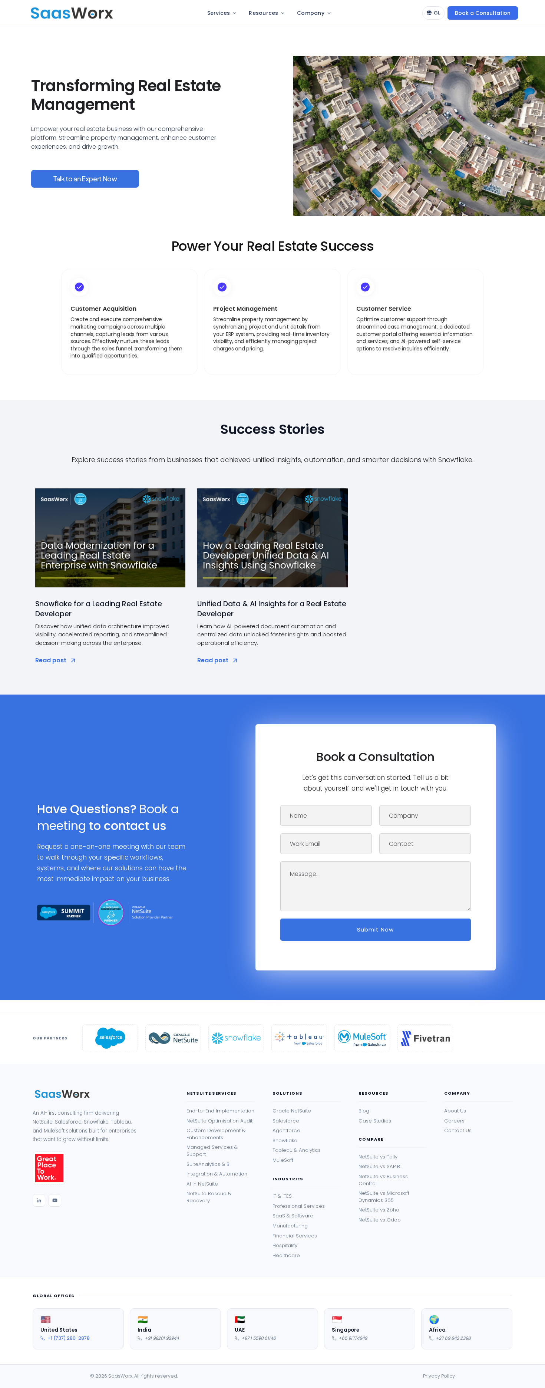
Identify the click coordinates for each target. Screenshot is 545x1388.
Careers (454, 1121)
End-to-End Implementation (220, 1111)
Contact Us (458, 1130)
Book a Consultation (483, 13)
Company (310, 13)
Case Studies (375, 1121)
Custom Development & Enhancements (215, 1134)
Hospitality (284, 1245)
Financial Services (294, 1236)
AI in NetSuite (202, 1184)
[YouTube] (55, 1200)
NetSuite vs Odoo (380, 1220)
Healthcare (286, 1255)
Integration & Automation (216, 1174)
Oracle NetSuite (291, 1111)
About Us (455, 1111)
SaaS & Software (292, 1216)
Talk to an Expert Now (85, 178)
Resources (263, 13)
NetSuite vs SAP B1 (380, 1166)
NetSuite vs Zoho (379, 1210)
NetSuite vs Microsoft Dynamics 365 (384, 1197)
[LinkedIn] (39, 1200)
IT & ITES (282, 1196)
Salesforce (285, 1121)
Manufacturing (290, 1226)
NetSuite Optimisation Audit (219, 1121)
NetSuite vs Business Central (383, 1180)
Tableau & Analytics (296, 1150)
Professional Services (298, 1206)
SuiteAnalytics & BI (208, 1164)
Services (218, 13)
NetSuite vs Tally (378, 1157)
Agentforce (286, 1130)
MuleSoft (282, 1160)
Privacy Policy (439, 1376)
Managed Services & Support (212, 1151)
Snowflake (284, 1140)
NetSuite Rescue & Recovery (208, 1197)
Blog (364, 1111)
